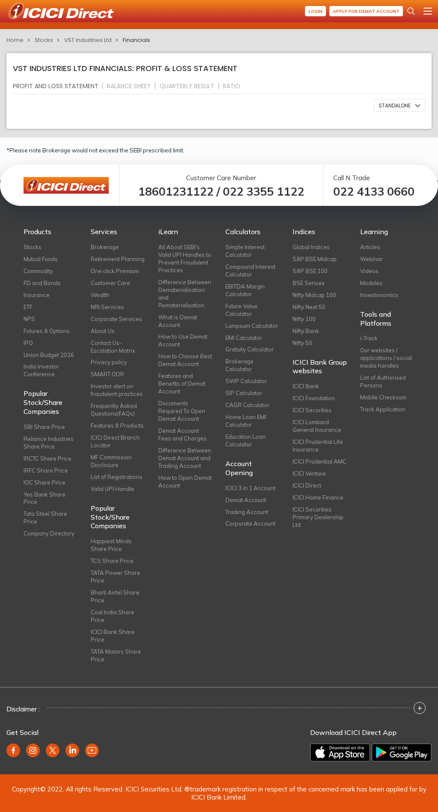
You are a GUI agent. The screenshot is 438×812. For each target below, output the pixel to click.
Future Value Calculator (241, 310)
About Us (103, 330)
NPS (29, 318)
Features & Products (117, 425)
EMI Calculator (243, 337)
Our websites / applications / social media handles (386, 358)
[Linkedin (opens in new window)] (72, 750)
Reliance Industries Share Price (49, 442)
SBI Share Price (44, 426)
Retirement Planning (118, 259)
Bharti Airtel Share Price (115, 596)
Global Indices (311, 247)
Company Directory (49, 533)
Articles (370, 247)
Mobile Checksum (383, 397)
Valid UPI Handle (112, 488)
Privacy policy (109, 362)
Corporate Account (250, 523)
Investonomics (379, 294)
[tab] (59, 85)
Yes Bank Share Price (44, 498)
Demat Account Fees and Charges (182, 434)
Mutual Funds (41, 259)
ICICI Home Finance (318, 497)
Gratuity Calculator (249, 349)
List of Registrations (116, 476)
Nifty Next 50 (309, 306)
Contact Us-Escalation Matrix (113, 346)
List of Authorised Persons (383, 381)
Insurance (37, 294)
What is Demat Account (177, 321)
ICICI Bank (306, 386)
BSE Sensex (309, 283)
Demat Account (245, 500)
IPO (28, 342)
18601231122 (175, 191)
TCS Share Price (112, 560)
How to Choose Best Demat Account (185, 360)
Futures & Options (47, 330)
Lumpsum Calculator (251, 325)
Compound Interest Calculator (250, 270)
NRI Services (107, 306)
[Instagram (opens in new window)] (33, 750)
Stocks (44, 40)
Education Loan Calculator (245, 440)
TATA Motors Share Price (116, 655)
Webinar (371, 259)
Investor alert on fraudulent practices (117, 390)
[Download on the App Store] (340, 752)
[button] (399, 105)
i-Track (369, 338)
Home (15, 40)
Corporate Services (116, 318)
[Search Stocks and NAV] (411, 11)
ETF (28, 306)
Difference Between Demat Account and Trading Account (184, 458)
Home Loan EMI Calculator (245, 420)
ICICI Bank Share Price (113, 635)
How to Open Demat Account (185, 481)
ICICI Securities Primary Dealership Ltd (318, 517)
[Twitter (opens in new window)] (52, 750)
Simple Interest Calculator (245, 251)
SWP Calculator (246, 381)
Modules (371, 283)
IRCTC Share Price (47, 458)
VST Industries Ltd (88, 40)
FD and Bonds (42, 283)
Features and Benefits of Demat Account (181, 383)
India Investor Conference (41, 370)
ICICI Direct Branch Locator (115, 441)
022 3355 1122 (263, 191)
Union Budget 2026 (49, 354)
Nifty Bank (306, 330)
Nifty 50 (302, 342)
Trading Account (246, 512)
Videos (369, 271)
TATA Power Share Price (115, 576)
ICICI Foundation (314, 398)
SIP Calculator (243, 393)
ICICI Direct (307, 485)
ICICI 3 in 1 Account (250, 488)
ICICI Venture (309, 473)
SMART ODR (107, 374)
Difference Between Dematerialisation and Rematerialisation (184, 294)
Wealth (100, 294)
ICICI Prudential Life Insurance (318, 445)
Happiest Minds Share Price (111, 545)
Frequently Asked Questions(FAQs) (114, 409)
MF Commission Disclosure (111, 461)
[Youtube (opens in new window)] (92, 750)
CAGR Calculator (247, 405)
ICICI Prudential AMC (319, 461)
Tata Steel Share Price (45, 517)
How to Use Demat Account (182, 340)
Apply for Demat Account (366, 11)
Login (315, 11)
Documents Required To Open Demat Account (181, 411)
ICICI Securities (312, 410)
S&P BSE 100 (310, 271)
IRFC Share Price (46, 470)
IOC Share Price (44, 482)
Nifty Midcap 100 (314, 294)
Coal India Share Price (112, 616)
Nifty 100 (304, 318)
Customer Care (110, 283)
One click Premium (115, 271)
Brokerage (105, 247)
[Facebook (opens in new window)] (13, 750)
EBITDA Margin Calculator (245, 290)
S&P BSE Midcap (315, 259)
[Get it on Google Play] (402, 752)
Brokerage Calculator (239, 365)
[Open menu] (428, 11)
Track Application (382, 409)
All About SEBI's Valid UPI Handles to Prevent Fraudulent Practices (184, 259)
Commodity (38, 271)
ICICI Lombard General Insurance (317, 426)
